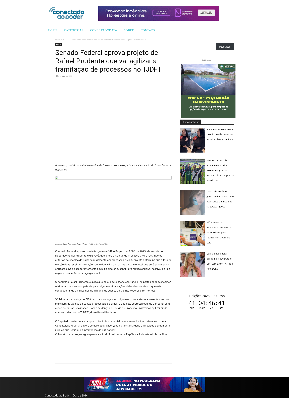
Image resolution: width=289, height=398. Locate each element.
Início (57, 39)
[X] (74, 83)
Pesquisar (224, 46)
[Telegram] (81, 83)
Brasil (66, 39)
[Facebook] (66, 83)
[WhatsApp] (58, 83)
